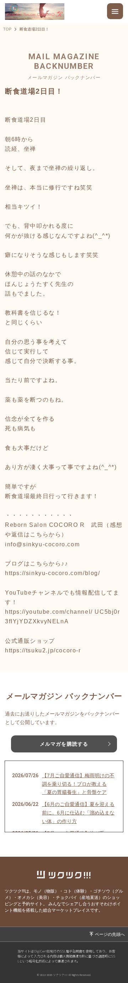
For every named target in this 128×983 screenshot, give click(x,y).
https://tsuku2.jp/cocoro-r (43, 650)
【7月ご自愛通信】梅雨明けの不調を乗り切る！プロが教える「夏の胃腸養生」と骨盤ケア (78, 784)
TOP (7, 29)
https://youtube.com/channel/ (49, 612)
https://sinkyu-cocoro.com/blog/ (52, 573)
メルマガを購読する (64, 744)
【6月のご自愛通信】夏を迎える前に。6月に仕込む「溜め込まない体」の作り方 (78, 812)
